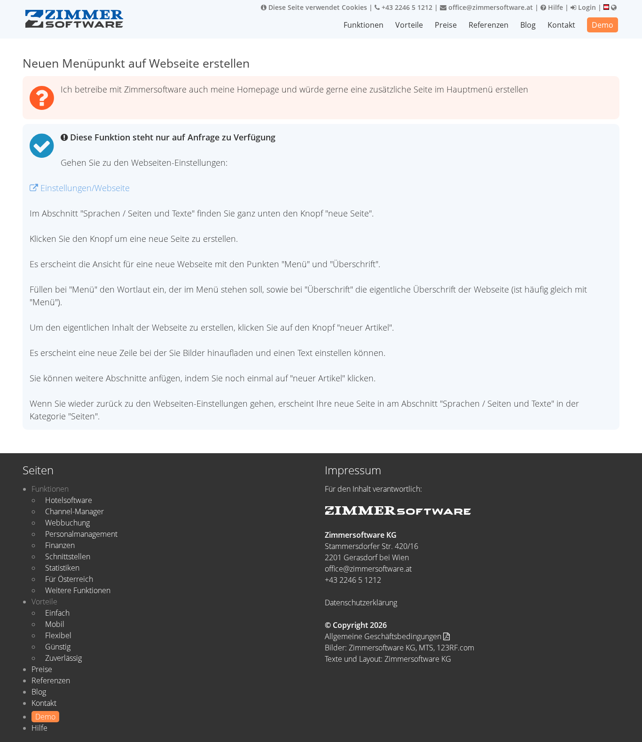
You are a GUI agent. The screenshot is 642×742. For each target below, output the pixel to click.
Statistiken (62, 568)
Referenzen (489, 25)
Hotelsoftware (68, 500)
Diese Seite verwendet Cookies (316, 7)
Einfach (57, 613)
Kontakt (561, 25)
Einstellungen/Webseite (84, 187)
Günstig (57, 647)
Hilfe (554, 7)
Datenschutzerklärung (361, 602)
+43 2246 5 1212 (406, 7)
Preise (446, 25)
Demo (602, 25)
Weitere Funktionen (77, 590)
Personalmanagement (81, 534)
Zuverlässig (63, 658)
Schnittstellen (67, 556)
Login (586, 7)
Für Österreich (69, 579)
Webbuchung (67, 523)
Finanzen (60, 545)
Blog (528, 25)
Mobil (54, 624)
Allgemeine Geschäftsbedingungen (384, 636)
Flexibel (58, 635)
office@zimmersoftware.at (489, 7)
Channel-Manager (74, 511)
